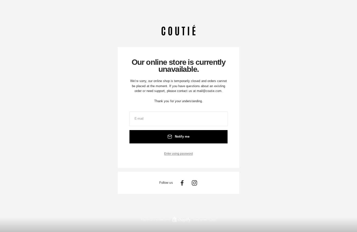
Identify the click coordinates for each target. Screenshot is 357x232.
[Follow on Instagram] (194, 183)
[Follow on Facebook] (182, 183)
